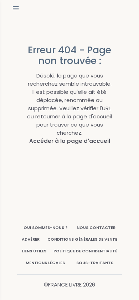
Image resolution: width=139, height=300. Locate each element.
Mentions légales (45, 263)
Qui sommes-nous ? (46, 227)
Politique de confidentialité (85, 251)
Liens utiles (34, 251)
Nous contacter (96, 227)
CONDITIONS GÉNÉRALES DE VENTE (82, 239)
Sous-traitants (94, 263)
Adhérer (31, 239)
